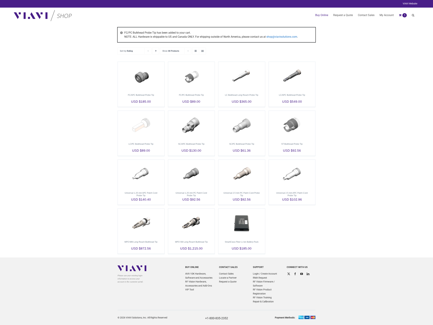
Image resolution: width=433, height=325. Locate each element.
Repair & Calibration (263, 301)
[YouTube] (301, 273)
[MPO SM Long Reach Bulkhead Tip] (191, 223)
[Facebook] (295, 273)
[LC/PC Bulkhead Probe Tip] (141, 125)
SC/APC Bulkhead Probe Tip (191, 144)
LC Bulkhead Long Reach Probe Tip (241, 95)
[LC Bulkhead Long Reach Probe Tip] (241, 76)
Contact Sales (226, 273)
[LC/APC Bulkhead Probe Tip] (292, 76)
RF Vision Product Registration (262, 291)
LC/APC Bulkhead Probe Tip (292, 95)
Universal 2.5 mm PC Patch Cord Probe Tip (241, 194)
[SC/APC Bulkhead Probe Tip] (191, 125)
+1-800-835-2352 (216, 318)
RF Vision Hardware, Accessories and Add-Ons (198, 283)
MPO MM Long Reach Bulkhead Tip (140, 242)
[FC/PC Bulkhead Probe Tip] (191, 76)
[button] (413, 15)
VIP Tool (189, 289)
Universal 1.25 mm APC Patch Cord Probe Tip (141, 194)
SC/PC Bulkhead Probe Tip (241, 144)
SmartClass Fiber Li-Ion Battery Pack (241, 242)
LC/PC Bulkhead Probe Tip (141, 144)
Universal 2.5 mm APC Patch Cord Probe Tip (292, 194)
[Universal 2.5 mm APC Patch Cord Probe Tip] (292, 174)
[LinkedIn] (308, 273)
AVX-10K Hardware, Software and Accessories (198, 275)
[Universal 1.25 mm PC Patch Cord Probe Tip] (191, 174)
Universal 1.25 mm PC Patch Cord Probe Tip (191, 194)
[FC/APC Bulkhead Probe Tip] (141, 76)
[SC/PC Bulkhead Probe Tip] (241, 125)
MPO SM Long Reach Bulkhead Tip (191, 242)
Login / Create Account (265, 273)
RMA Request (260, 277)
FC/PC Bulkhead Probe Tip (191, 95)
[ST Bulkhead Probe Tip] (292, 125)
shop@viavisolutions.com (281, 36)
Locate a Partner (228, 277)
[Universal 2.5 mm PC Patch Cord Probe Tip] (241, 174)
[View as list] (202, 51)
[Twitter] (288, 273)
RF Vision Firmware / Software (264, 283)
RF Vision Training (262, 297)
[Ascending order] (155, 51)
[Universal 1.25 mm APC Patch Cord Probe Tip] (141, 174)
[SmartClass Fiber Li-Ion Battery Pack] (241, 223)
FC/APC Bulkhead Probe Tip (141, 95)
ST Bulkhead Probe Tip (292, 144)
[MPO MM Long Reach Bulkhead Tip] (141, 223)
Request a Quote (227, 281)
